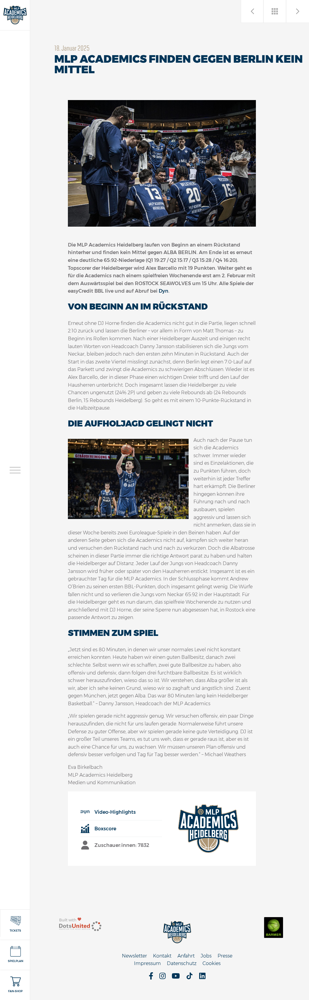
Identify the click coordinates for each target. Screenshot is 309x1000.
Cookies (211, 963)
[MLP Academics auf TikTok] (189, 978)
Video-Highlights (115, 812)
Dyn (163, 291)
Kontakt (162, 956)
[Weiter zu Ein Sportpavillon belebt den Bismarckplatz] (252, 11)
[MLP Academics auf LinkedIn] (202, 978)
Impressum (147, 963)
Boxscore (105, 829)
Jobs (206, 956)
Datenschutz (181, 963)
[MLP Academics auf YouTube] (175, 978)
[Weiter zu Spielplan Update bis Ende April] (297, 11)
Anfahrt (186, 956)
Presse (225, 956)
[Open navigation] (15, 470)
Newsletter (134, 956)
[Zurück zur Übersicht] (275, 11)
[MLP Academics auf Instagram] (162, 978)
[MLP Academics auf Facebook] (151, 978)
